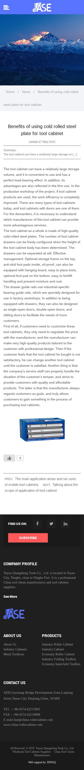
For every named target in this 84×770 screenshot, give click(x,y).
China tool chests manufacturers (25, 582)
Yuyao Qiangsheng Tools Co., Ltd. (55, 748)
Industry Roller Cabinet (57, 644)
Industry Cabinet (53, 649)
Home (10, 92)
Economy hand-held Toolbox (61, 664)
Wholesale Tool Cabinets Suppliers (31, 751)
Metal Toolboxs (14, 654)
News (26, 92)
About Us (10, 644)
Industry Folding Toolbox (59, 659)
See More (10, 596)
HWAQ (51, 762)
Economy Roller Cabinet (58, 654)
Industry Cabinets (15, 649)
